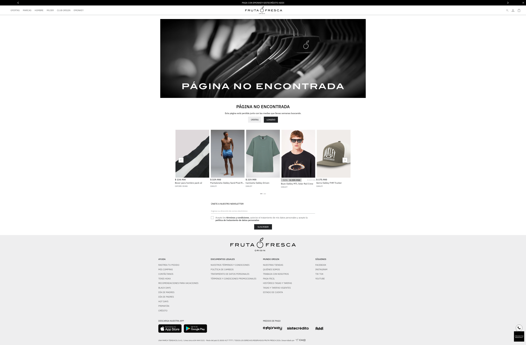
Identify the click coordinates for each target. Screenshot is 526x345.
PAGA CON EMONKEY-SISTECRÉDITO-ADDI (263, 2)
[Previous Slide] (18, 3)
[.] (513, 10)
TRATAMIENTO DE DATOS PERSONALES (230, 274)
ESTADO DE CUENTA (273, 292)
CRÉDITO (162, 310)
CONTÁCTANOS (165, 274)
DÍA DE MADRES (166, 292)
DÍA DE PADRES (166, 296)
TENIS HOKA (164, 278)
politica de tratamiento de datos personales (237, 220)
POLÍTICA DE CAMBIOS (222, 269)
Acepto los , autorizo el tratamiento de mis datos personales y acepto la (261, 218)
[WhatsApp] (519, 327)
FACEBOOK (320, 265)
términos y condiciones (237, 217)
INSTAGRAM (321, 269)
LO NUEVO (271, 119)
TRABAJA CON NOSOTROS (276, 274)
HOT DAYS (163, 301)
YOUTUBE (320, 278)
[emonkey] (272, 328)
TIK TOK (319, 274)
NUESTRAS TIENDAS (273, 265)
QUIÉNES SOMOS (271, 269)
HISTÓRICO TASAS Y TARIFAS (277, 283)
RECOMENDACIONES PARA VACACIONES (178, 283)
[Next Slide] (508, 3)
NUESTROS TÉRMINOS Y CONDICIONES (230, 265)
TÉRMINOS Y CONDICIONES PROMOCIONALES (233, 278)
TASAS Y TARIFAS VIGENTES (277, 287)
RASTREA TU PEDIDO (168, 265)
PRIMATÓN (163, 306)
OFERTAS (254, 119)
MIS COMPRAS (165, 269)
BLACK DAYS (164, 287)
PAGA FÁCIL (269, 278)
